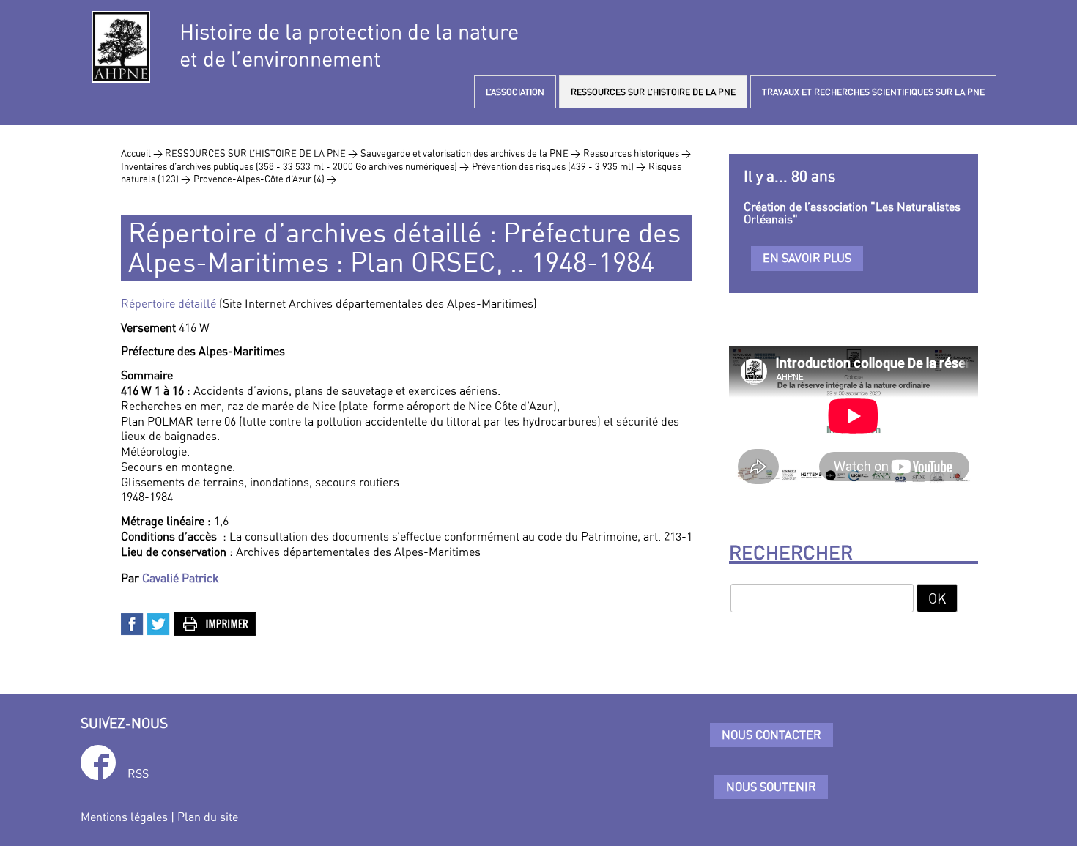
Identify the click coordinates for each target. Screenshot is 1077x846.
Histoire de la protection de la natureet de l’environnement (349, 45)
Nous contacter (771, 734)
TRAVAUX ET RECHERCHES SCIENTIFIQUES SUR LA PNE (873, 91)
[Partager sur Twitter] (159, 622)
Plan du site (207, 816)
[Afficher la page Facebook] (98, 765)
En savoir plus (807, 258)
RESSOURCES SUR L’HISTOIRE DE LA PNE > (261, 153)
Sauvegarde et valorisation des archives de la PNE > (470, 153)
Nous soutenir (771, 786)
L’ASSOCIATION (515, 91)
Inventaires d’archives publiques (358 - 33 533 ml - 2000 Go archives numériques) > (295, 166)
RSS (138, 773)
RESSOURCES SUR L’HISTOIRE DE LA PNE (653, 91)
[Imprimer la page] (215, 622)
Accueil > (143, 153)
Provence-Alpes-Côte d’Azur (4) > (264, 179)
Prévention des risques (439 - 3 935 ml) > (558, 166)
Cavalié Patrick (180, 578)
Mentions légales (124, 816)
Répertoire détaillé (170, 303)
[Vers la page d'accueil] (121, 47)
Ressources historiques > (637, 153)
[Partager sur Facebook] (132, 622)
